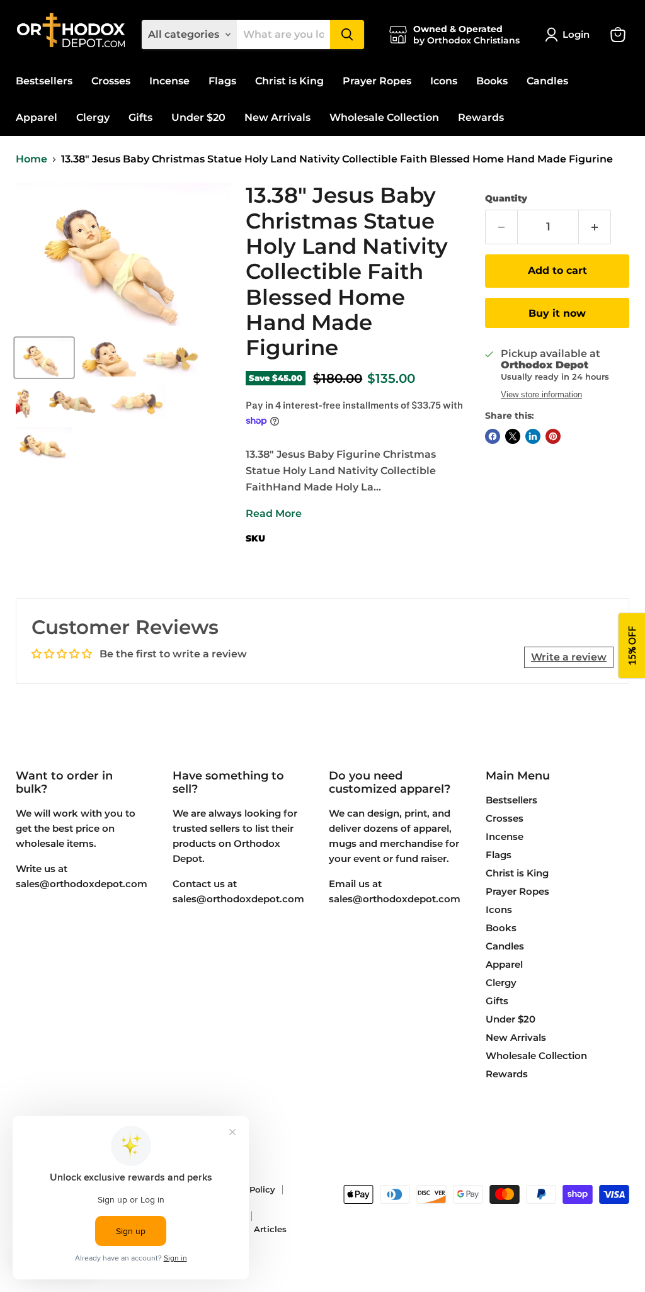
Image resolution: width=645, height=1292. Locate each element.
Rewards (481, 117)
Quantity (506, 198)
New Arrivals (277, 117)
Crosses (110, 81)
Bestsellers (44, 81)
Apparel (36, 117)
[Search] (347, 34)
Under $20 (198, 117)
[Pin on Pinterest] (553, 436)
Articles (270, 1229)
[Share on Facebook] (492, 436)
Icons (443, 81)
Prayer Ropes (377, 81)
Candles (547, 81)
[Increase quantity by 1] (595, 227)
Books (492, 81)
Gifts (140, 117)
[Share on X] (512, 436)
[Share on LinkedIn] (532, 436)
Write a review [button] (569, 657)
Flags (222, 81)
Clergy (93, 117)
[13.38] (44, 357)
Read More (274, 513)
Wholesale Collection (384, 117)
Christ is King (289, 81)
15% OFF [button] (631, 646)
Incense (169, 81)
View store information (541, 394)
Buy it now (557, 313)
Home (31, 159)
